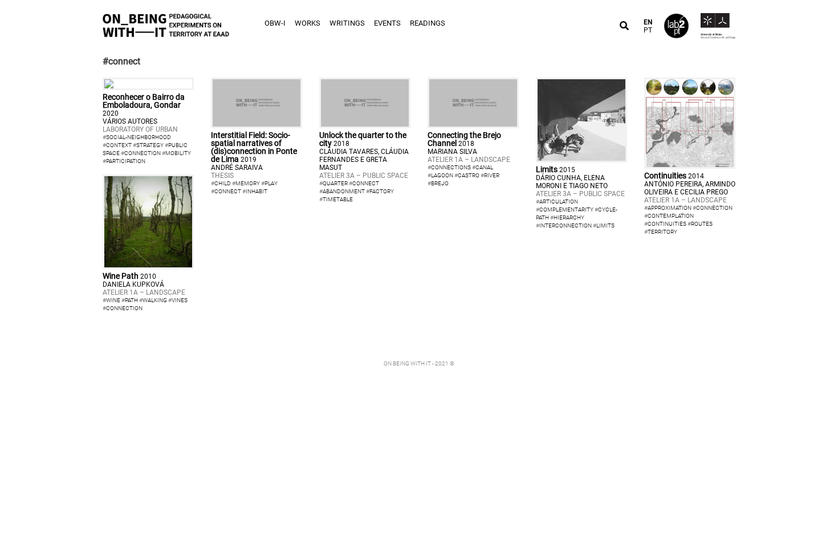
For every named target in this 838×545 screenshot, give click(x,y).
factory (381, 191)
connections (451, 167)
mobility (178, 153)
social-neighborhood (138, 137)
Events (387, 23)
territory (662, 232)
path (131, 300)
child (222, 183)
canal (484, 167)
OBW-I (275, 23)
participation (125, 161)
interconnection (565, 225)
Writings (347, 23)
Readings (427, 23)
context (119, 145)
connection (142, 153)
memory (247, 183)
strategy (150, 145)
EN (648, 22)
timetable (338, 199)
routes (702, 224)
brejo (440, 183)
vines (180, 300)
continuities (667, 224)
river (491, 175)
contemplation (671, 216)
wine (113, 300)
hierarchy (569, 217)
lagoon (442, 175)
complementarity (566, 209)
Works (307, 23)
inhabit (256, 191)
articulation (558, 201)
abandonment (344, 191)
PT (648, 30)
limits (605, 225)
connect (227, 191)
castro (468, 175)
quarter (335, 183)
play (271, 183)
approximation (669, 208)
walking (155, 300)
